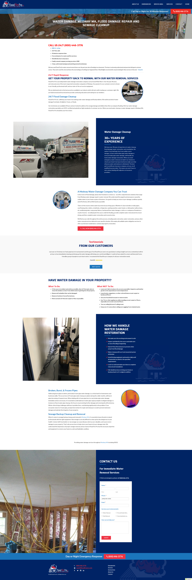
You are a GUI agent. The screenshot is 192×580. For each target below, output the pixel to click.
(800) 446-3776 (181, 11)
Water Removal (106, 513)
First (103, 492)
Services (169, 4)
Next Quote (96, 266)
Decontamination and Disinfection (122, 516)
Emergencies (146, 4)
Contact (179, 4)
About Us (135, 4)
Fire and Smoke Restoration (122, 513)
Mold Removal (106, 516)
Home (187, 4)
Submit (106, 537)
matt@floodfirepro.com (84, 568)
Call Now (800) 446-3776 (91, 228)
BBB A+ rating (56, 48)
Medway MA (85, 417)
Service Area (158, 4)
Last (117, 492)
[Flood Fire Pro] (13, 4)
